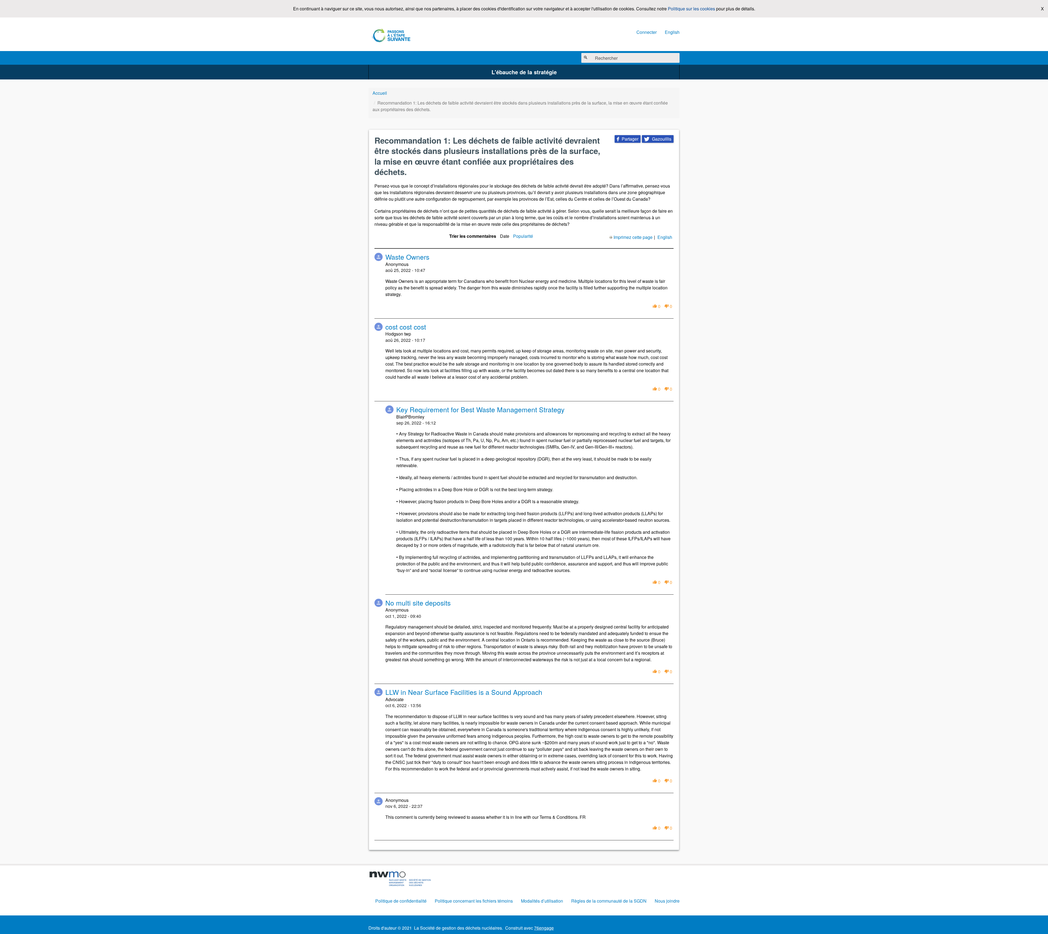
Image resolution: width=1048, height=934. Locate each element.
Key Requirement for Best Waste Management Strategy (480, 409)
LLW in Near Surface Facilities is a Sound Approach (463, 692)
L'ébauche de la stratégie (524, 72)
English (672, 32)
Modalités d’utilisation (542, 901)
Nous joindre (667, 901)
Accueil (380, 93)
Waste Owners (407, 257)
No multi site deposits (418, 602)
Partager (627, 139)
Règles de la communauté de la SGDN (609, 901)
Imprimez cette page (633, 237)
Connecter (646, 32)
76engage (544, 928)
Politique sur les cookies (691, 8)
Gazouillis (657, 139)
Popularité (523, 236)
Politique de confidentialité (401, 901)
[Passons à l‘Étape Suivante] (391, 36)
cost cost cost (405, 326)
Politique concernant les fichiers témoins (474, 901)
